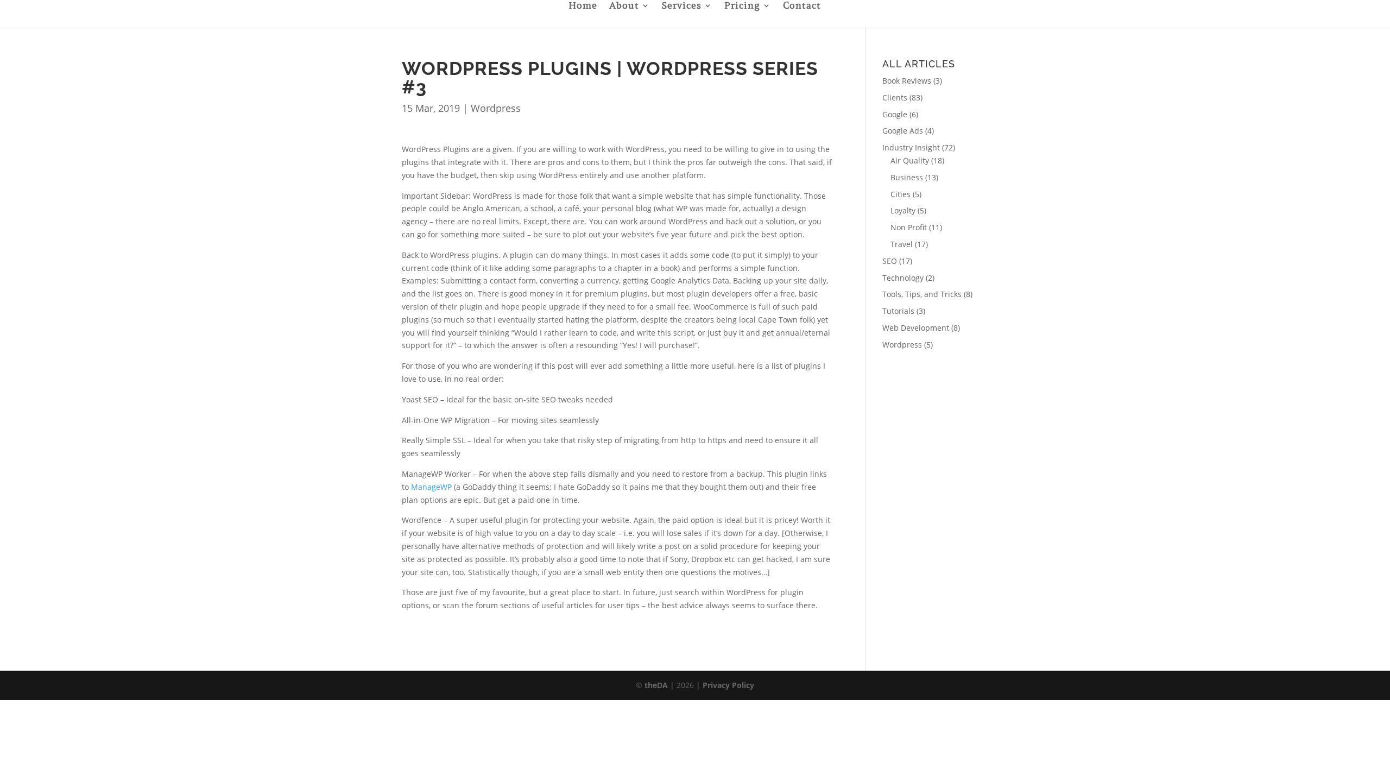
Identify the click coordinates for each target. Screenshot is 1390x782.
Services (682, 6)
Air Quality (909, 160)
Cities (900, 194)
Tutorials (898, 311)
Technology (903, 278)
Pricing (742, 6)
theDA (656, 685)
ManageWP (431, 487)
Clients (894, 97)
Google (894, 114)
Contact (802, 6)
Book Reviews (906, 80)
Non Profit (908, 227)
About (624, 6)
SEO (889, 261)
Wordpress (496, 108)
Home (582, 6)
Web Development (915, 328)
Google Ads (902, 130)
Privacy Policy (728, 685)
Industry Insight (911, 147)
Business (906, 177)
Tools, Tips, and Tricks (922, 294)
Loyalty (902, 210)
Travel (901, 244)
